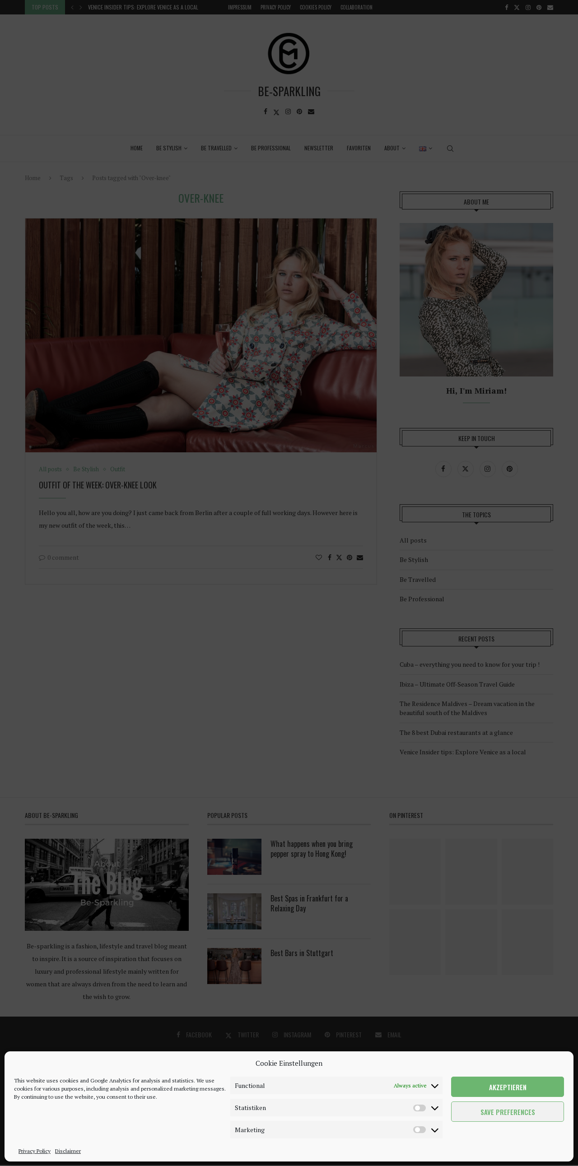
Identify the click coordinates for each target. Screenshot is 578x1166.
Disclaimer (68, 1150)
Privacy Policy (35, 1150)
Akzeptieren (508, 1087)
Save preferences (507, 1112)
